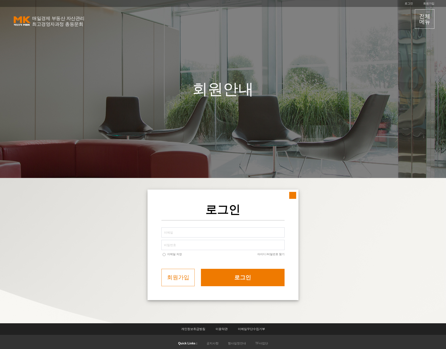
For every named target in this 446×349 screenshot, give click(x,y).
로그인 (409, 3)
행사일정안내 (237, 343)
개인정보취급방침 (193, 329)
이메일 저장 (174, 254)
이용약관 (222, 329)
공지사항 (213, 343)
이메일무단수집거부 (251, 329)
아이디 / (262, 254)
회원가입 (428, 3)
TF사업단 (261, 343)
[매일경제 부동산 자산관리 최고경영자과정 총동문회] (22, 27)
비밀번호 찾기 (276, 254)
